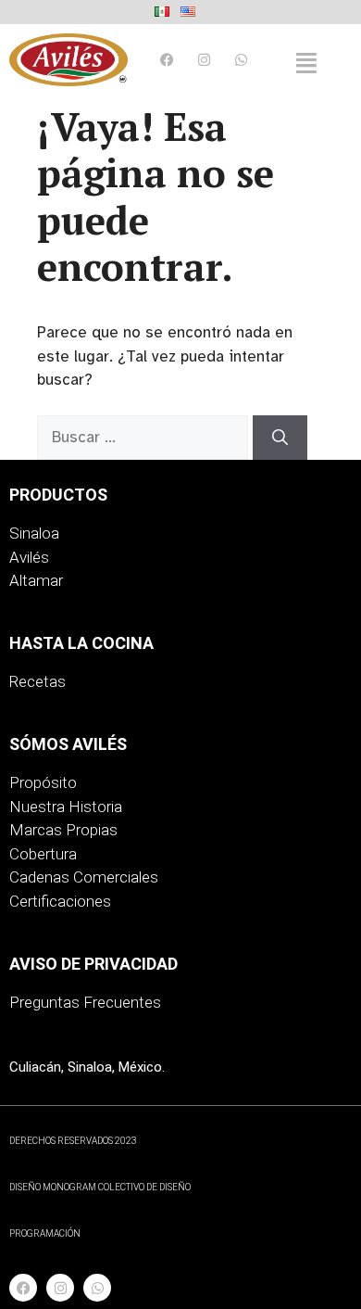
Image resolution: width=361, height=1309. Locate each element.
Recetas (37, 681)
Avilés (29, 557)
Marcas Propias (63, 829)
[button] (307, 63)
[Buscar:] (145, 437)
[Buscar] (280, 437)
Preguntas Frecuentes (85, 1002)
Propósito (43, 782)
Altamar (36, 580)
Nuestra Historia (65, 806)
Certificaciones (60, 901)
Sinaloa (34, 533)
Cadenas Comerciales (83, 877)
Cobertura (43, 854)
